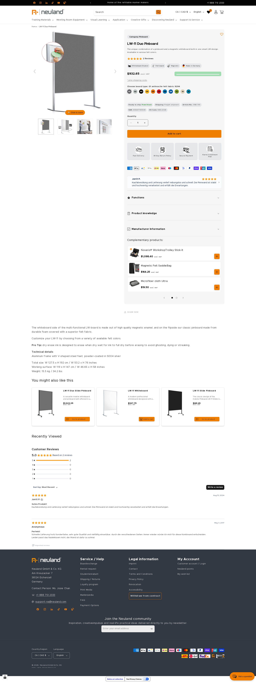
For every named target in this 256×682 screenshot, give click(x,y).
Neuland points (185, 569)
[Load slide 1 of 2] (172, 298)
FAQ (82, 600)
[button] (42, 20)
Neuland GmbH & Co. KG (51, 665)
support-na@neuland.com (50, 601)
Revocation (135, 584)
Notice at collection (115, 679)
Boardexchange (88, 564)
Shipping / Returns (90, 579)
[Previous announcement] (90, 3)
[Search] (158, 12)
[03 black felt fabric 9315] (141, 91)
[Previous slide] (35, 71)
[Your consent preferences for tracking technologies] (4, 677)
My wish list (183, 574)
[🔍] (75, 73)
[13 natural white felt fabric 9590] (183, 91)
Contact (133, 569)
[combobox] (128, 12)
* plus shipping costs (137, 80)
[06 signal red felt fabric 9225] (159, 91)
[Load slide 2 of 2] (176, 298)
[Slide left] (165, 297)
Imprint (132, 564)
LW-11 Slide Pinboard (204, 391)
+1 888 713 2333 (215, 3)
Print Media (86, 590)
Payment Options (89, 605)
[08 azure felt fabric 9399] (165, 91)
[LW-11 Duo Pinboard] (65, 126)
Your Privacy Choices (134, 679)
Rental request (88, 569)
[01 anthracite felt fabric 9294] (129, 91)
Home (34, 26)
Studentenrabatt (89, 574)
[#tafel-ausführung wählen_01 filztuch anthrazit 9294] (46, 126)
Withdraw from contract (145, 596)
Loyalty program (89, 584)
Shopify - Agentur (37, 667)
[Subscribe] (151, 628)
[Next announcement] (165, 3)
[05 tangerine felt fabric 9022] (153, 91)
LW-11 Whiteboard (138, 391)
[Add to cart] (217, 256)
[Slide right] (184, 297)
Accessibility (136, 590)
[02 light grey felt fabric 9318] (135, 91)
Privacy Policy (136, 579)
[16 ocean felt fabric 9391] (189, 91)
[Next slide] (115, 71)
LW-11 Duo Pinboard (47, 26)
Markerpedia (87, 595)
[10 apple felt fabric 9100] (177, 91)
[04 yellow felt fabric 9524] (147, 91)
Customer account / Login (191, 564)
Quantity (131, 116)
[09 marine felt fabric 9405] (171, 91)
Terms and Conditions (141, 574)
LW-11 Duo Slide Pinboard (77, 391)
